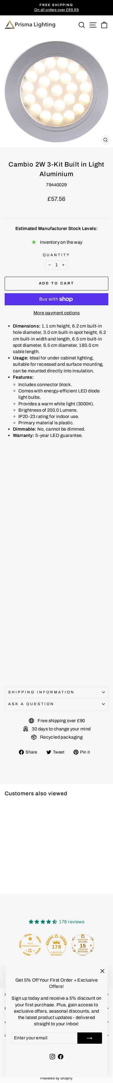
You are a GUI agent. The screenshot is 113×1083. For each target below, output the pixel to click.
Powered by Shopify (56, 1078)
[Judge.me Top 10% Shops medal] (83, 945)
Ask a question (31, 704)
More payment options (56, 312)
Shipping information (41, 692)
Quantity (56, 255)
